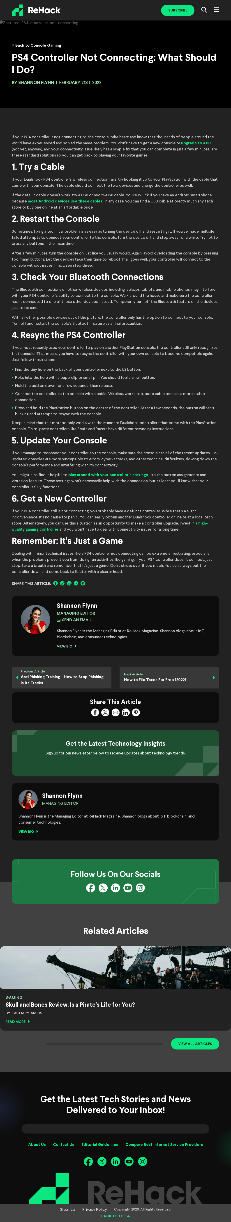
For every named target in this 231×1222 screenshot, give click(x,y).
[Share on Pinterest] (83, 583)
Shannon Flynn (36, 83)
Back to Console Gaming (38, 46)
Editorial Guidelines (99, 1145)
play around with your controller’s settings (108, 475)
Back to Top (113, 1216)
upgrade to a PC (196, 143)
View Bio (64, 646)
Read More (15, 1022)
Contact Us (63, 1145)
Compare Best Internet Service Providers (164, 1145)
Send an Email (77, 620)
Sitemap (67, 1210)
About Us (37, 1145)
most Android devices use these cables (65, 201)
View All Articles (195, 1044)
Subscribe (177, 10)
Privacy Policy (94, 1210)
